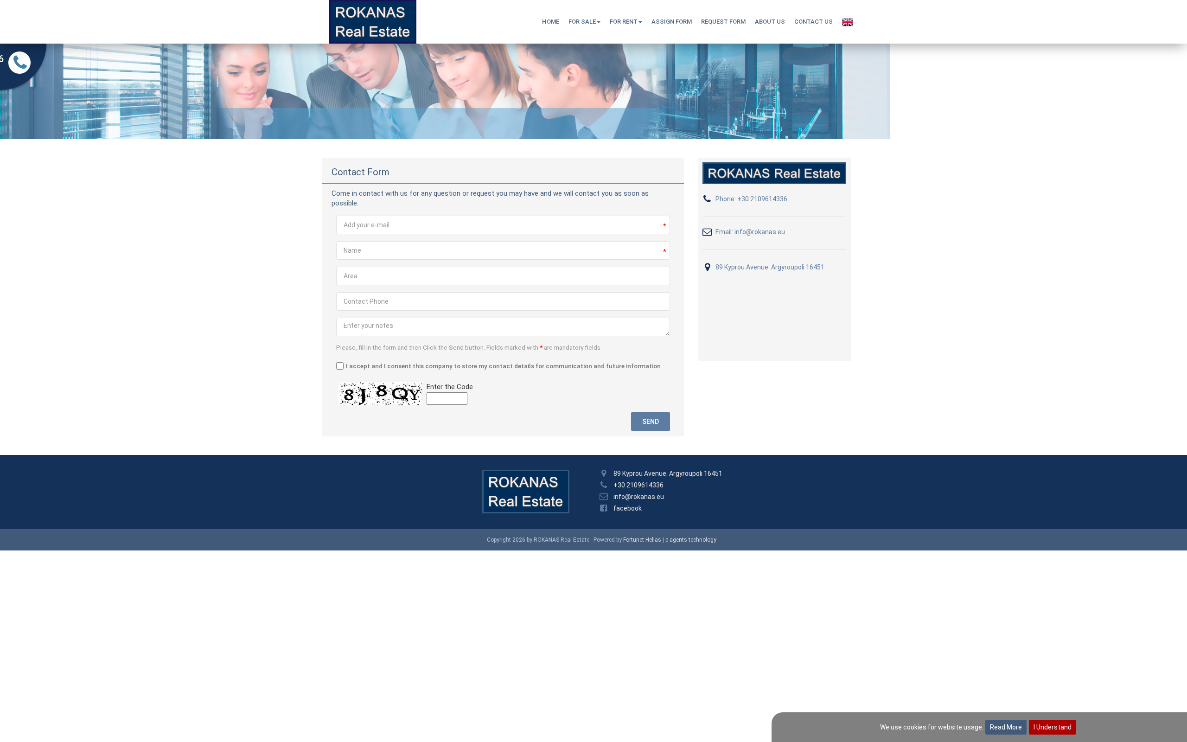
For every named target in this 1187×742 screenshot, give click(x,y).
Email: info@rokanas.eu (750, 232)
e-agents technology (690, 540)
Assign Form (671, 21)
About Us (770, 21)
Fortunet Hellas (642, 540)
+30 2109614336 (638, 485)
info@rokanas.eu (638, 496)
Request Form (723, 21)
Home (550, 21)
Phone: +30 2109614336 (751, 199)
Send (650, 421)
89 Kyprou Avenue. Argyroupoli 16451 (769, 267)
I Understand (1053, 727)
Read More (1006, 727)
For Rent (624, 21)
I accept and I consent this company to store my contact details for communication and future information (503, 366)
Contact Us (813, 21)
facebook (627, 508)
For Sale (582, 21)
